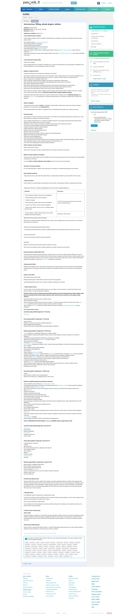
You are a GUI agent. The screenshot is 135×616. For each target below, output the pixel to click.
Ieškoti (74, 3)
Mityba (93, 584)
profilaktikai (67, 552)
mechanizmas (51, 548)
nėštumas (69, 550)
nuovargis (75, 550)
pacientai (34, 552)
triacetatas (34, 556)
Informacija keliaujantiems (75, 591)
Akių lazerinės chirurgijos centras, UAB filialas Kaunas (101, 71)
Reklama (110, 3)
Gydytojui (35, 21)
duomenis (33, 544)
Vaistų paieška (49, 578)
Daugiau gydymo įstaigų (99, 78)
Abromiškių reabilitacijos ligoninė (101, 58)
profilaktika (61, 552)
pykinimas (32, 554)
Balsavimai (93, 130)
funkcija (58, 544)
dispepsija (51, 353)
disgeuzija (72, 542)
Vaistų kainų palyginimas (51, 589)
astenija (42, 542)
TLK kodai (25, 582)
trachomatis (27, 556)
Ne (95, 114)
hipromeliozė (34, 546)
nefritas (34, 550)
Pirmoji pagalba (72, 587)
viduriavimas (33, 96)
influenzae (46, 546)
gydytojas (69, 544)
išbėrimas (58, 546)
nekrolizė (39, 550)
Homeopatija (94, 9)
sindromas (38, 554)
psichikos (73, 552)
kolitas (75, 546)
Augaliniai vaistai (50, 591)
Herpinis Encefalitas (96, 44)
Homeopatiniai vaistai (51, 593)
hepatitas (26, 412)
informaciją (52, 546)
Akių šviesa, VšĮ (96, 75)
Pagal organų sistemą (28, 580)
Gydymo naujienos (96, 586)
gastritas (71, 353)
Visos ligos (93, 47)
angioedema (43, 339)
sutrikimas (62, 554)
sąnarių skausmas (28, 416)
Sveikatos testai (72, 593)
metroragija (58, 548)
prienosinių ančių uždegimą (40, 42)
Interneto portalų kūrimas (97, 613)
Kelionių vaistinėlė (73, 589)
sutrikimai (56, 554)
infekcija (40, 546)
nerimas (64, 550)
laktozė (40, 548)
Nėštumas (25, 585)
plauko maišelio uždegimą (66, 50)
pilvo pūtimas (36, 353)
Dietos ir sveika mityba (97, 591)
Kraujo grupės (72, 582)
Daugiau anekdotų (95, 101)
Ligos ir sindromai (27, 9)
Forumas (107, 9)
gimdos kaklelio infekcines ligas (65, 53)
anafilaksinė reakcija (39, 387)
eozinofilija (39, 544)
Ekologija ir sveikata (96, 594)
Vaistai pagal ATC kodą (51, 582)
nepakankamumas (57, 550)
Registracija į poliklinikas (28, 596)
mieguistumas (65, 548)
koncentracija (28, 548)
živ (71, 556)
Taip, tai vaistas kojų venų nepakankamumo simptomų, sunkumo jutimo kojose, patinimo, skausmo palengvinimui (103, 120)
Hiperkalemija (94, 41)
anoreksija (32, 542)
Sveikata (67, 9)
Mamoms (71, 580)
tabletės (71, 554)
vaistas (60, 556)
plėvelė (44, 552)
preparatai (55, 552)
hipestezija (27, 546)
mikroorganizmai (73, 548)
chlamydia (53, 542)
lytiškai (45, 548)
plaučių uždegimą (42, 48)
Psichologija (94, 589)
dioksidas (66, 542)
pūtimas (27, 554)
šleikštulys (50, 554)
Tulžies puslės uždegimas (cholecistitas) (97, 37)
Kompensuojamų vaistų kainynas (53, 587)
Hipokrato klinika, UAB (98, 66)
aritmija (37, 542)
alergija (27, 542)
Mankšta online (95, 581)
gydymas (64, 544)
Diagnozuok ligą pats (28, 587)
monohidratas (28, 550)
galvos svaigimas (28, 344)
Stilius (93, 607)
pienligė (26, 333)
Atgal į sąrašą (27, 563)
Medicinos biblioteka (73, 596)
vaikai (45, 556)
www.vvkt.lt (54, 533)
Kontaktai (103, 3)
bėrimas (47, 542)
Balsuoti (94, 125)
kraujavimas (35, 352)
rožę (30, 51)
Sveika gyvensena (81, 9)
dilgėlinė (34, 357)
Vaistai (41, 9)
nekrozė (44, 550)
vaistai (56, 556)
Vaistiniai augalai (50, 596)
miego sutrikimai (34, 342)
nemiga (49, 550)
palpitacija (39, 552)
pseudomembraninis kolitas (69, 305)
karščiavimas (69, 546)
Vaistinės (25, 594)
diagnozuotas (59, 542)
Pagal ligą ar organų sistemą (52, 585)
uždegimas (40, 556)
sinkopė (29, 390)
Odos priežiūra (95, 604)
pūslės (78, 552)
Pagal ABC (25, 578)
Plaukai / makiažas (96, 599)
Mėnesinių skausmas (73, 578)
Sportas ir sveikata (96, 602)
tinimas (75, 554)
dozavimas (27, 544)
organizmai (27, 552)
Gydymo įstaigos (27, 592)
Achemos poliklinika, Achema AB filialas (101, 62)
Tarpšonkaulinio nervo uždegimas (99, 31)
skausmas (44, 554)
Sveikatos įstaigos (54, 9)
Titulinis (25, 17)
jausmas (63, 546)
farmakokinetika (52, 544)
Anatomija (71, 585)
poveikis (49, 552)
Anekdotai (71, 598)
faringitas (45, 544)
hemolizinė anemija (62, 385)
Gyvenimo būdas (95, 578)
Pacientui (26, 21)
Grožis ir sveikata (95, 597)
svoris (66, 554)
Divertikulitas (94, 33)
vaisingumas (50, 556)
